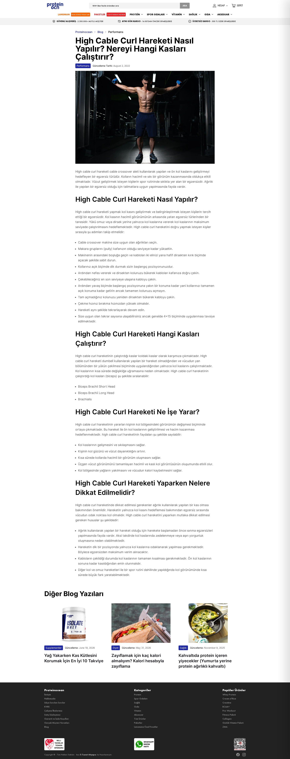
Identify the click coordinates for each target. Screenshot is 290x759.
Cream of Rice (229, 698)
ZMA (225, 726)
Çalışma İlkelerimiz (53, 710)
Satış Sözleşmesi (52, 714)
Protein (137, 694)
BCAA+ (226, 706)
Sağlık (137, 702)
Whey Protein (229, 694)
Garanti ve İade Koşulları (56, 718)
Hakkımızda (49, 698)
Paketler (138, 722)
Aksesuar (138, 714)
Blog (46, 726)
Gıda (136, 706)
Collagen (227, 718)
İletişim (47, 694)
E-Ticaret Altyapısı (88, 754)
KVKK (47, 706)
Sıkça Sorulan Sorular (54, 702)
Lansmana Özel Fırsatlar (146, 726)
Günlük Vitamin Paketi (233, 722)
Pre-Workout (229, 710)
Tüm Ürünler (140, 718)
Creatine (227, 702)
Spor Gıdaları (141, 698)
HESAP (221, 5)
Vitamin (137, 710)
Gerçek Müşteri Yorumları (56, 722)
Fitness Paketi (229, 714)
